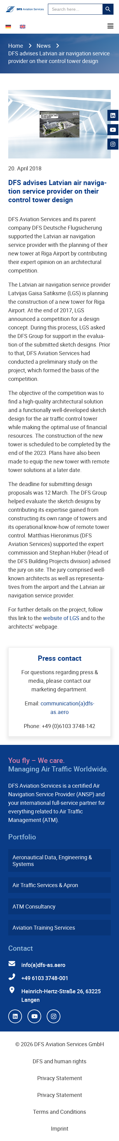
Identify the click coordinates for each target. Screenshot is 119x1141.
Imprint (59, 1128)
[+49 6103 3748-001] (14, 977)
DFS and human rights (59, 1061)
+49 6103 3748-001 (44, 978)
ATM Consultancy (34, 906)
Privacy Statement (59, 1078)
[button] (110, 26)
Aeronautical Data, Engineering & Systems (52, 860)
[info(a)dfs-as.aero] (14, 964)
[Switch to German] (9, 26)
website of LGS (61, 618)
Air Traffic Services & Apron (45, 885)
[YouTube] (34, 1016)
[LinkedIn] (15, 1016)
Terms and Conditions (59, 1111)
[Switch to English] (23, 26)
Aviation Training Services (44, 927)
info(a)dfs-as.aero (43, 964)
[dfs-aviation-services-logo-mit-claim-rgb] (24, 9)
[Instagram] (53, 1016)
